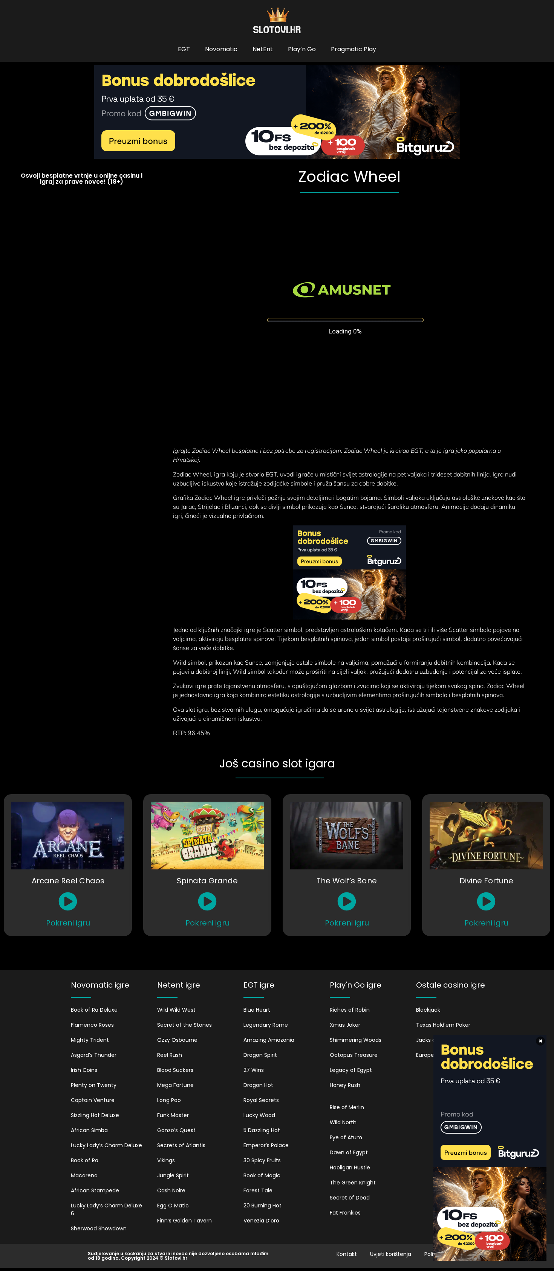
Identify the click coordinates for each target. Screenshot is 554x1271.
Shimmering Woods (355, 1040)
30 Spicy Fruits (262, 1160)
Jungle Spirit (173, 1175)
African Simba (89, 1130)
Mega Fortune (175, 1085)
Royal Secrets (261, 1100)
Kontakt (347, 1254)
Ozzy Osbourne (177, 1040)
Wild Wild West (176, 1010)
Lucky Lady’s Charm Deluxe (106, 1145)
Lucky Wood (259, 1115)
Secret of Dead (350, 1197)
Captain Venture (93, 1100)
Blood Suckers (175, 1070)
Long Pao (169, 1100)
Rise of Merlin (347, 1107)
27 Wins (253, 1070)
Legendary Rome (265, 1025)
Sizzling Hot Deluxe (95, 1115)
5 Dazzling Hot (261, 1130)
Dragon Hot (258, 1085)
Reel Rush (169, 1055)
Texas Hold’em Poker (443, 1025)
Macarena (84, 1175)
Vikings (166, 1160)
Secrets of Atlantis (181, 1145)
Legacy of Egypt (351, 1070)
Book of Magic (261, 1175)
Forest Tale (257, 1190)
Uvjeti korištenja (390, 1254)
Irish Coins (84, 1070)
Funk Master (173, 1115)
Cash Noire (171, 1190)
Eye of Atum (346, 1137)
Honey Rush (345, 1085)
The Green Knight (353, 1182)
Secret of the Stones (184, 1025)
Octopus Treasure (354, 1055)
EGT (184, 49)
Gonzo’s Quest (176, 1130)
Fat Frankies (345, 1212)
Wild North (343, 1122)
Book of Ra (84, 1160)
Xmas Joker (345, 1025)
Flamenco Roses (92, 1025)
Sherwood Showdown (99, 1228)
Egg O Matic (173, 1205)
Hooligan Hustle (350, 1167)
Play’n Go (302, 49)
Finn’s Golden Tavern (184, 1220)
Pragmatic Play (353, 49)
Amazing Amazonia (268, 1040)
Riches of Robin (350, 1010)
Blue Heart (256, 1010)
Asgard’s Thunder (93, 1055)
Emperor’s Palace (266, 1145)
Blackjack (428, 1010)
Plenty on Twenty (93, 1085)
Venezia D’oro (261, 1220)
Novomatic (221, 49)
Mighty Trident (90, 1040)
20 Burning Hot (262, 1205)
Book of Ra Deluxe (94, 1010)
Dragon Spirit (260, 1055)
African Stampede (95, 1190)
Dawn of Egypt (349, 1152)
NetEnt (263, 49)
